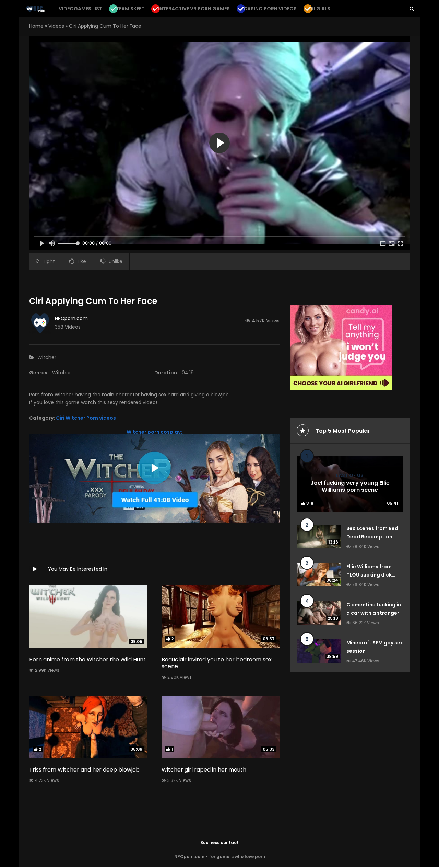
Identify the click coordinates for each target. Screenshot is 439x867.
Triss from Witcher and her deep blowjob (84, 770)
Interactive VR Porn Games (194, 8)
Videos (56, 26)
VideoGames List (80, 8)
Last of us (350, 475)
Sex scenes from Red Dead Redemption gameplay (372, 536)
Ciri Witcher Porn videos (86, 417)
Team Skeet (130, 8)
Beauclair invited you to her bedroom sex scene (217, 663)
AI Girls (320, 8)
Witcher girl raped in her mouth (204, 770)
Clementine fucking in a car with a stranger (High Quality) (373, 613)
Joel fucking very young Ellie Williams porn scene (350, 486)
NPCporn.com (71, 318)
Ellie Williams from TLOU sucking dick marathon (369, 574)
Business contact (219, 842)
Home (36, 26)
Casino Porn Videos (270, 8)
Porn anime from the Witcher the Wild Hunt (87, 659)
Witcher (46, 357)
